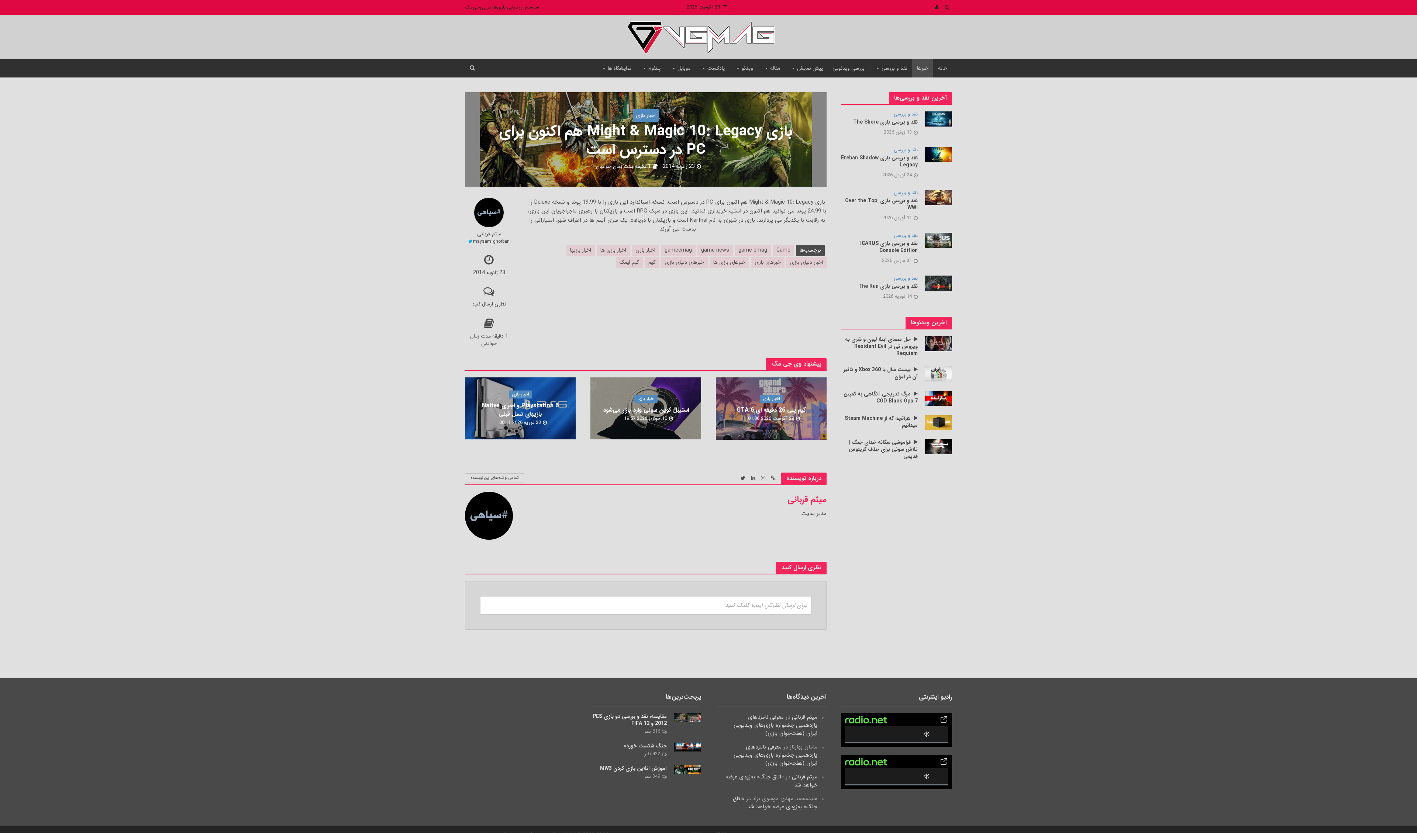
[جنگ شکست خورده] (687, 746)
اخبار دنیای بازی (806, 262)
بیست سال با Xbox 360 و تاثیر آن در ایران (881, 373)
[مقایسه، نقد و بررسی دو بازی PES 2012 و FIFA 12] (687, 717)
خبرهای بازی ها (729, 262)
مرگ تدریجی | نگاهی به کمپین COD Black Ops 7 (881, 398)
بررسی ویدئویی (848, 68)
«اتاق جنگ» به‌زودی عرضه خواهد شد (771, 780)
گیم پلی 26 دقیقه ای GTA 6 (771, 410)
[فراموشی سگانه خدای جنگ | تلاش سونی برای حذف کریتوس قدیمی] (938, 446)
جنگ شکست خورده (645, 746)
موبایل (684, 68)
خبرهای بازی (768, 262)
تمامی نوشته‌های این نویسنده (494, 478)
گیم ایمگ (629, 262)
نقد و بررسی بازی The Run (888, 286)
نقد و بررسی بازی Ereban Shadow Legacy (879, 162)
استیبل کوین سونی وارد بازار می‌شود (646, 410)
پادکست (716, 68)
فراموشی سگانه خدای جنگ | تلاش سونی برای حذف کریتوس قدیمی (883, 449)
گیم (652, 262)
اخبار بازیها (580, 250)
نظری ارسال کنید (489, 304)
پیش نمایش (810, 68)
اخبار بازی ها (613, 250)
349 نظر (652, 776)
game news (715, 250)
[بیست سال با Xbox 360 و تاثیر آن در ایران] (938, 373)
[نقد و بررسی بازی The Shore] (938, 118)
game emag (752, 250)
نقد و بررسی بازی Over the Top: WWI (881, 204)
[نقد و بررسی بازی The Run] (938, 283)
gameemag (678, 250)
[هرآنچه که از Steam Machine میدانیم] (938, 422)
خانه (942, 68)
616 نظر (652, 731)
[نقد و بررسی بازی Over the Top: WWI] (938, 197)
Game (783, 250)
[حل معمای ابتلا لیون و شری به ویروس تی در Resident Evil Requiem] (938, 343)
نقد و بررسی (894, 68)
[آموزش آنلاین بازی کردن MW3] (687, 769)
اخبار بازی (646, 115)
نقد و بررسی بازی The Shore (885, 122)
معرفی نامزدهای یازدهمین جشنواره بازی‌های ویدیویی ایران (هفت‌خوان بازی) (775, 725)
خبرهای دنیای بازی (684, 262)
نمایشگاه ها (619, 68)
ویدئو (747, 68)
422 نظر (652, 754)
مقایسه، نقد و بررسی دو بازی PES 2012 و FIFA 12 (630, 720)
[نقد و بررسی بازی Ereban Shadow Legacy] (938, 154)
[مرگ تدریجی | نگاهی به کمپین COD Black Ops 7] (938, 398)
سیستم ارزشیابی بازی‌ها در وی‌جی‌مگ (502, 7)
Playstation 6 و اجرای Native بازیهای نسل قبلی (520, 410)
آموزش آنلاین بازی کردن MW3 (633, 768)
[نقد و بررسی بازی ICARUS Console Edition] (938, 240)
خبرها (922, 68)
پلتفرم (654, 68)
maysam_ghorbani (492, 241)
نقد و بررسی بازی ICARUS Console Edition (889, 247)
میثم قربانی (489, 234)
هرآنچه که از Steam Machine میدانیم (881, 422)
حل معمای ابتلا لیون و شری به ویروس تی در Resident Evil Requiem (881, 346)
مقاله (775, 68)
